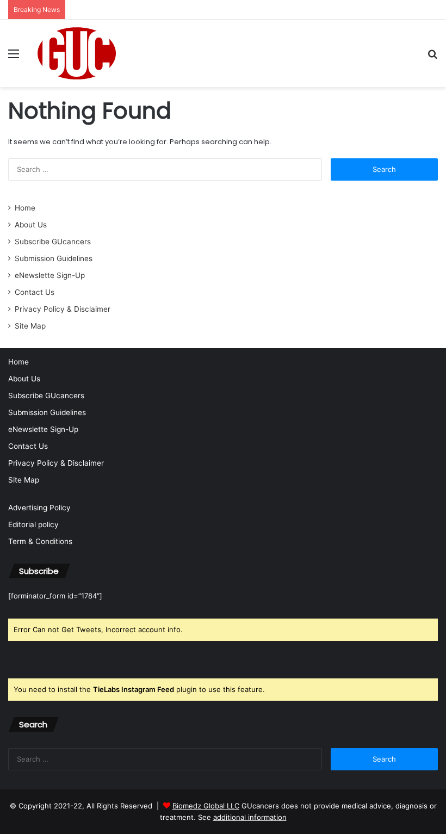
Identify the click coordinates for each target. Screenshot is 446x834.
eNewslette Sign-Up (50, 275)
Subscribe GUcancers (53, 241)
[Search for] (432, 57)
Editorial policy (33, 524)
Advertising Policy (39, 507)
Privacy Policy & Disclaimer (62, 309)
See (242, 817)
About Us (31, 224)
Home (25, 207)
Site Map (30, 326)
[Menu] (13, 57)
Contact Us (34, 292)
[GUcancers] (77, 53)
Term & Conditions (40, 541)
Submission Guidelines (53, 258)
